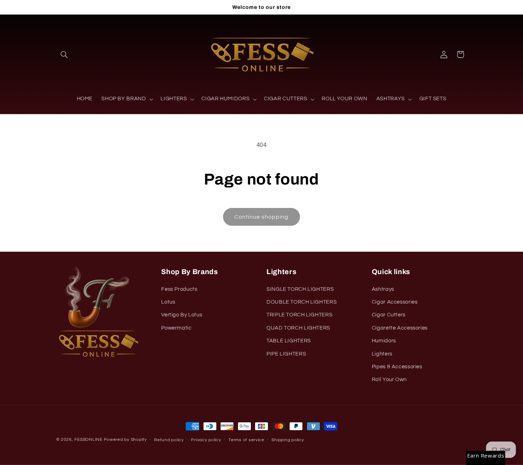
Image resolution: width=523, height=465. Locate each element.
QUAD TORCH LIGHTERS (298, 328)
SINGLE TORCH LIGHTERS (300, 289)
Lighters (382, 354)
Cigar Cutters (389, 314)
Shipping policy (287, 440)
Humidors (384, 340)
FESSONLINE (88, 440)
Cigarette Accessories (400, 328)
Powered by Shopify (125, 440)
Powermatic (176, 328)
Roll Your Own (389, 379)
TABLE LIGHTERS (288, 340)
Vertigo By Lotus (181, 314)
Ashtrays (383, 289)
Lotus (168, 302)
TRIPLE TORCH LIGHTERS (299, 314)
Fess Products (179, 289)
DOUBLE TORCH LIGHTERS (301, 302)
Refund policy (169, 440)
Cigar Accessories (395, 302)
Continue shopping (261, 217)
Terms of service (246, 440)
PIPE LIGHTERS (286, 354)
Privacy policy (206, 440)
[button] (64, 54)
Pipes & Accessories (397, 366)
